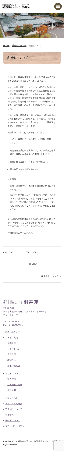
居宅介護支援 (13, 365)
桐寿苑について (12, 332)
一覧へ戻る (32, 264)
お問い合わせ (11, 398)
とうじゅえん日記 (13, 403)
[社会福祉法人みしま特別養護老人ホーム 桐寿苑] (16, 6)
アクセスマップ (10, 315)
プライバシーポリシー (15, 426)
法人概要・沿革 (14, 384)
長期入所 (11, 343)
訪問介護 (11, 360)
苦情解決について (13, 409)
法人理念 (11, 379)
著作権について (12, 420)
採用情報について (50, 276)
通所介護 (11, 354)
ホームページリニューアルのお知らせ (22, 252)
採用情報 (9, 415)
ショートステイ (14, 349)
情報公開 (11, 390)
